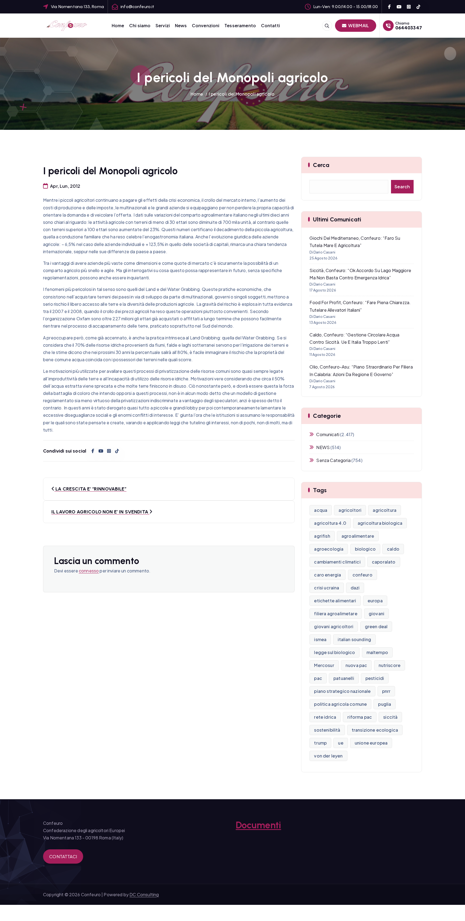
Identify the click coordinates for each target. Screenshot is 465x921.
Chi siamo (139, 25)
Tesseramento (240, 25)
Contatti (270, 25)
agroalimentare (357, 536)
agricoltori (350, 510)
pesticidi (374, 678)
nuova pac (356, 665)
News (181, 25)
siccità (390, 717)
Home (118, 25)
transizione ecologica (375, 730)
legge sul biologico (334, 652)
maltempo (377, 652)
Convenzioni (206, 25)
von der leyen (328, 756)
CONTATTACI (63, 856)
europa (375, 600)
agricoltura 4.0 (330, 523)
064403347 (408, 27)
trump (320, 743)
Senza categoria (333, 460)
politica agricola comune (340, 704)
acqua (320, 510)
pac (318, 678)
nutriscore (390, 665)
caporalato (384, 562)
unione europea (371, 743)
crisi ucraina (326, 587)
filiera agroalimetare (335, 613)
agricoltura (384, 510)
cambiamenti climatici (337, 562)
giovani (376, 613)
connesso (89, 571)
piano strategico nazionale (342, 691)
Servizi (163, 25)
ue (340, 743)
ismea (320, 639)
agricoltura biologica (380, 523)
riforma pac (359, 717)
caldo (393, 549)
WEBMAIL (358, 25)
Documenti (258, 825)
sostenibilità (327, 730)
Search (402, 186)
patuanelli (343, 678)
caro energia (327, 575)
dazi (355, 587)
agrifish (322, 536)
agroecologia (328, 549)
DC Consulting (144, 894)
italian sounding (354, 639)
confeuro (362, 575)
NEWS (323, 447)
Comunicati (327, 434)
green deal (376, 626)
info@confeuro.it (137, 6)
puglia (384, 704)
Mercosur (324, 665)
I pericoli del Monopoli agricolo (241, 94)
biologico (365, 549)
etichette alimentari (335, 600)
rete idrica (325, 717)
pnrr (386, 691)
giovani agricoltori (333, 626)
